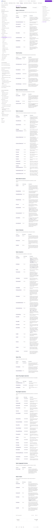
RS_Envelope (18, 101)
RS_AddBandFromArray (19, 382)
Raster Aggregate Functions (46, 20)
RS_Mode (17, 439)
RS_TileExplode (18, 366)
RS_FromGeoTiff (18, 24)
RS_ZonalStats (18, 217)
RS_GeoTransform (18, 124)
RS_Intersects (18, 240)
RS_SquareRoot (18, 456)
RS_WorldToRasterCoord (19, 167)
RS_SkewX (17, 156)
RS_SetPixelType (18, 314)
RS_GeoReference (18, 120)
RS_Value (17, 347)
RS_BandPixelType (18, 199)
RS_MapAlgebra (18, 387)
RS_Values (17, 351)
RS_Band (17, 185)
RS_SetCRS (17, 316)
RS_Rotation (17, 149)
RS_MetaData (18, 278)
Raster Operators (45, 15)
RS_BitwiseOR (18, 405)
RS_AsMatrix (17, 502)
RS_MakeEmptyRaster (19, 37)
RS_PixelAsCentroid (18, 58)
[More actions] (37, 7)
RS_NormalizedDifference (19, 452)
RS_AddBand (17, 257)
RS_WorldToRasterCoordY (19, 173)
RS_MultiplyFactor (18, 447)
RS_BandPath (18, 116)
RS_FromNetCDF (18, 26)
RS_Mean (17, 437)
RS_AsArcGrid (18, 483)
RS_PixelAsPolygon (18, 78)
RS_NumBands (18, 287)
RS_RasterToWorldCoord (19, 130)
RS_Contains (17, 235)
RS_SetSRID (17, 321)
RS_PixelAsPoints (18, 73)
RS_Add (17, 398)
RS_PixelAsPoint (18, 69)
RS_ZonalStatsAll (18, 223)
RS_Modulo (17, 442)
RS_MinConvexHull (18, 103)
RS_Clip (17, 269)
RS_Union (17, 341)
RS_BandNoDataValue (19, 194)
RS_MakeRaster (18, 40)
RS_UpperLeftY (18, 163)
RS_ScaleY (17, 154)
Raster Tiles (44, 16)
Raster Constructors (45, 7)
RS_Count (17, 204)
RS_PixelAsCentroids (19, 64)
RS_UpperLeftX (18, 161)
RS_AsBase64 (18, 487)
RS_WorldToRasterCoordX (19, 170)
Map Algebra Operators (46, 19)
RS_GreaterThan (18, 418)
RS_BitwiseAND (18, 403)
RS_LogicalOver (18, 434)
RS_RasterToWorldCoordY (19, 143)
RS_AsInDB (17, 17)
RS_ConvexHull (18, 95)
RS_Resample (18, 296)
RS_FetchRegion (18, 413)
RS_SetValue (17, 324)
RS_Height (17, 129)
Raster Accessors (45, 11)
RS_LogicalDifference (19, 431)
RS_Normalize (18, 449)
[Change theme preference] (53, 1)
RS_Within (17, 245)
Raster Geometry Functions (46, 10)
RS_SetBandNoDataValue (19, 302)
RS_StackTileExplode (19, 370)
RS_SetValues (18, 327)
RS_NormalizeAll (18, 281)
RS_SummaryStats (18, 207)
